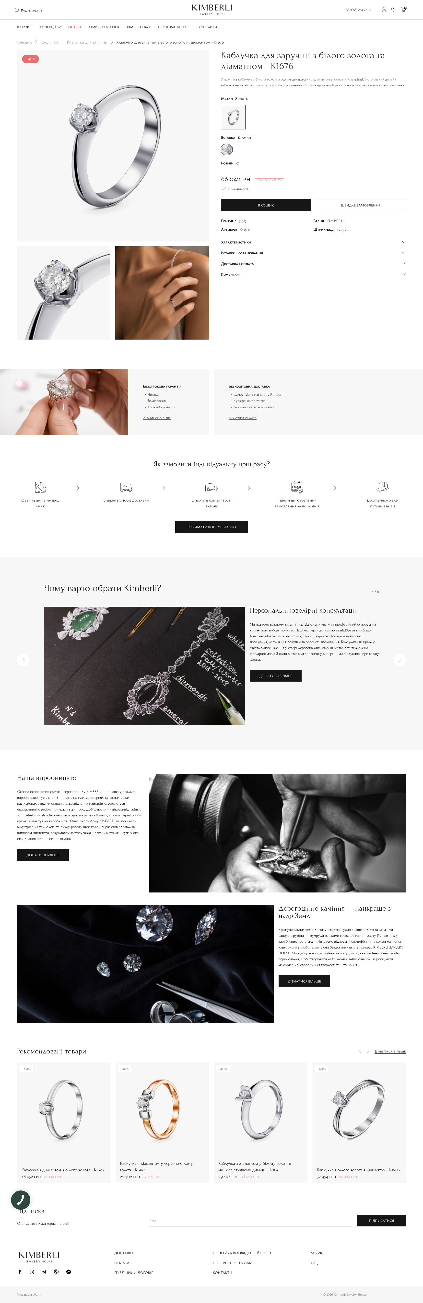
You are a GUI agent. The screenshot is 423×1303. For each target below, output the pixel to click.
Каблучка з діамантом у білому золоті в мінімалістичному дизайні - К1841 (254, 1167)
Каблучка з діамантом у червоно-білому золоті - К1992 (156, 1167)
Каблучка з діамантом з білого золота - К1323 (63, 1170)
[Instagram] (31, 1272)
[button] (23, 660)
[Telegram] (44, 1272)
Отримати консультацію (212, 527)
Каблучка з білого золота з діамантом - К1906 (358, 1170)
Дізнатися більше (157, 418)
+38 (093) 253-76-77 (358, 10)
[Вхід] (383, 9)
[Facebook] (19, 1272)
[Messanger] (68, 1272)
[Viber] (56, 1272)
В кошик (266, 205)
